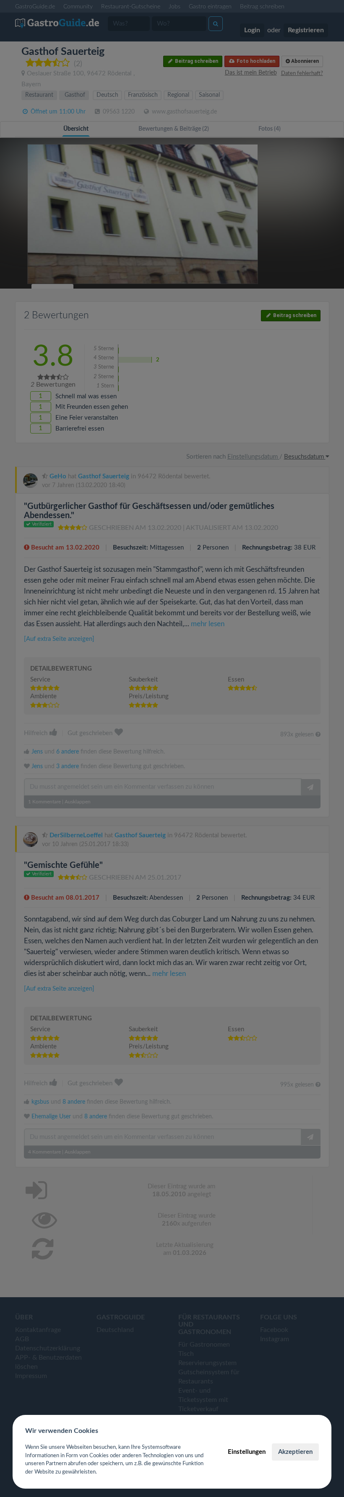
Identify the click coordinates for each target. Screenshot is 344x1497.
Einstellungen (247, 1452)
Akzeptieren (295, 1452)
